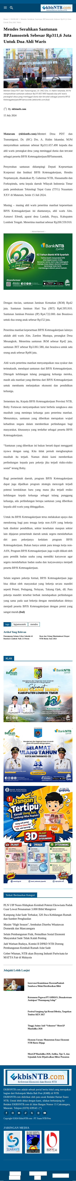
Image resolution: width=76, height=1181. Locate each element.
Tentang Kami (60, 1175)
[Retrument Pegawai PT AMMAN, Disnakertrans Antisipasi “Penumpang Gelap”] (14, 999)
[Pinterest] (23, 123)
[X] (15, 123)
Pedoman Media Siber (39, 1175)
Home (6, 19)
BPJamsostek (20, 624)
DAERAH (14, 19)
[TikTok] (25, 1113)
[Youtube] (44, 1113)
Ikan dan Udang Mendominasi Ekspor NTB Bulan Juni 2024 (54, 637)
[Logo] (55, 7)
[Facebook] (7, 123)
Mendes (34, 624)
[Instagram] (12, 1113)
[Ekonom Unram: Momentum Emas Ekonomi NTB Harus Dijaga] (14, 1041)
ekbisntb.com (19, 109)
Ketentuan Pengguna (15, 1175)
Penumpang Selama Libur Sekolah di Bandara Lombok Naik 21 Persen (18, 637)
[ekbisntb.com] (6, 109)
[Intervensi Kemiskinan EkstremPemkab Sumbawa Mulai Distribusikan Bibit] (14, 985)
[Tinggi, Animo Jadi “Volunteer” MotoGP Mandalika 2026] (14, 1027)
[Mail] (19, 1113)
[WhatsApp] (31, 123)
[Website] (38, 1113)
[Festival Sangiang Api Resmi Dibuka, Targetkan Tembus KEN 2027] (14, 1013)
